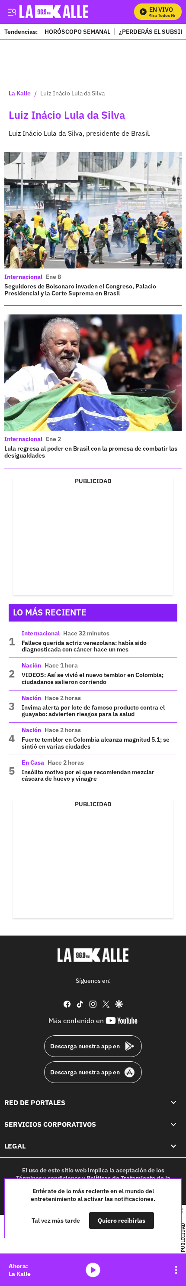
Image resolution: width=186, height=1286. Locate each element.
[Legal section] (173, 1146)
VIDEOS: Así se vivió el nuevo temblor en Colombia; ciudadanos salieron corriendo (93, 678)
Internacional (23, 277)
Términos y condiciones (48, 1178)
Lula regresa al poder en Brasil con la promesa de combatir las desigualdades (90, 452)
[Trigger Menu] (11, 12)
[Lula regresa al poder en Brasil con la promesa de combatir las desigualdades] (93, 372)
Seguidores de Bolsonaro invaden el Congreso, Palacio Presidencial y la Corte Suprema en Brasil (80, 289)
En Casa (33, 762)
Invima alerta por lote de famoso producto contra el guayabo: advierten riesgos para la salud (93, 711)
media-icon (93, 1270)
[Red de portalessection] (173, 1102)
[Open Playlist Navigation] (176, 1270)
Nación (31, 665)
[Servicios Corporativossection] (173, 1124)
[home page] (93, 955)
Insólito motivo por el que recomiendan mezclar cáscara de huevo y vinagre (88, 775)
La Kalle (20, 93)
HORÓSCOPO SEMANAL (77, 31)
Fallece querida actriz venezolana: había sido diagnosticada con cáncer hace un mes (84, 646)
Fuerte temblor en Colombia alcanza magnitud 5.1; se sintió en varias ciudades (96, 743)
